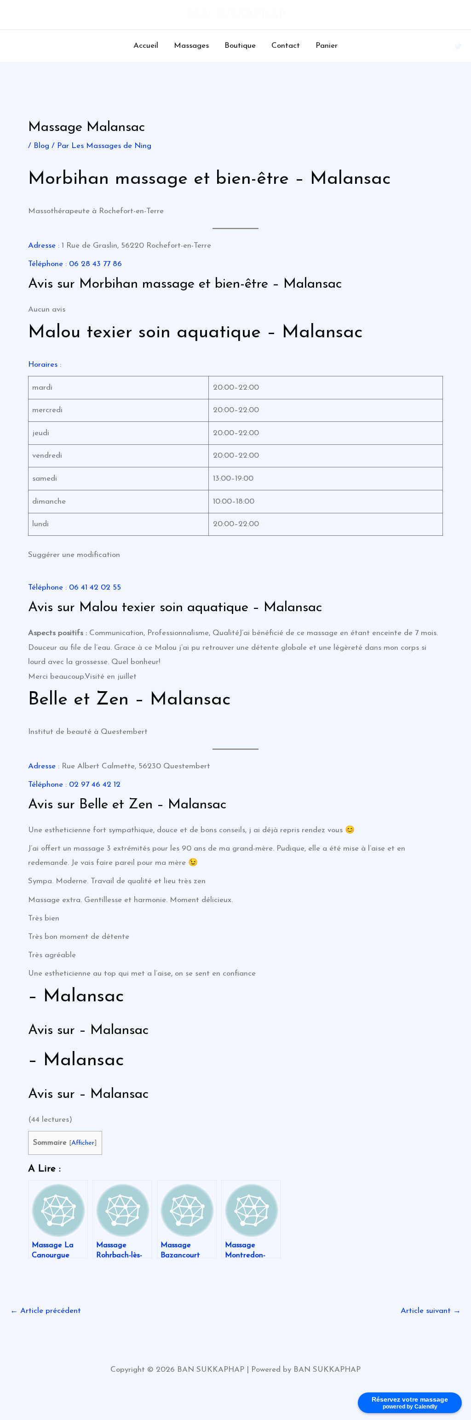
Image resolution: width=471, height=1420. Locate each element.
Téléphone (45, 264)
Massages (191, 46)
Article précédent (45, 1311)
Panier (327, 46)
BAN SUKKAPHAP (235, 14)
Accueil (145, 46)
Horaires (42, 365)
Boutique (240, 46)
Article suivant (431, 1311)
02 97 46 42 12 (95, 785)
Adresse (42, 246)
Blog (41, 146)
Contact (285, 46)
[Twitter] (458, 46)
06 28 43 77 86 (95, 264)
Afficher (82, 1143)
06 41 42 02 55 (95, 587)
